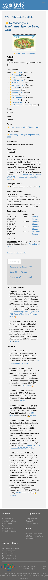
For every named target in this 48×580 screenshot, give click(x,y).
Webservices (31, 538)
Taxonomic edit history (16, 211)
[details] (9, 179)
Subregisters (7, 524)
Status (9, 109)
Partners (5, 526)
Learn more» (44, 567)
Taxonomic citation (15, 191)
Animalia (19, 72)
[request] (33, 415)
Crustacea (16, 77)
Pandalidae (16, 100)
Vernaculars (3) (16, 277)
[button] (7, 23)
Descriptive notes (14, 184)
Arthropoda (16, 75)
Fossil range (12, 149)
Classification (12, 69)
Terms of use (31, 521)
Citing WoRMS (31, 519)
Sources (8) (14, 262)
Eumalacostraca (18, 85)
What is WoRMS (8, 519)
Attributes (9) (26, 272)
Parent (9, 124)
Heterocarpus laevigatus (25, 53)
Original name (13, 132)
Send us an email (12, 548)
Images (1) (14, 282)
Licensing (11, 238)
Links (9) (29, 277)
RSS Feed (10, 553)
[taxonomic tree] (12, 253)
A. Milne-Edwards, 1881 (24, 127)
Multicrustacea (17, 80)
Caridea (15, 95)
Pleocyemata (17, 92)
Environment (12, 141)
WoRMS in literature (9, 531)
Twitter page (10, 551)
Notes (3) (13, 272)
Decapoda (16, 90)
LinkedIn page (11, 556)
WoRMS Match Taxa (34, 534)
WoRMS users (7, 529)
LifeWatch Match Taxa (34, 536)
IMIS (11, 341)
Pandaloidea (17, 97)
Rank (9, 117)
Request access (32, 524)
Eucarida (15, 87)
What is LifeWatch (9, 521)
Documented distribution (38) (21, 267)
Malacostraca (17, 82)
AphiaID (10, 57)
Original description (15, 156)
